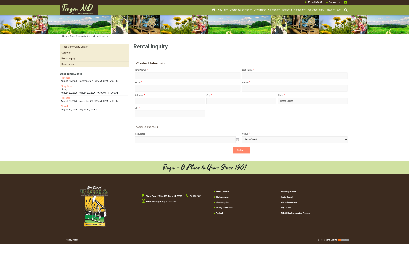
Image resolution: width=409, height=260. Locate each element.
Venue (246, 134)
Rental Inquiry (100, 36)
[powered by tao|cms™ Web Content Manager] (343, 240)
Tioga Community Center (81, 36)
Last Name (248, 70)
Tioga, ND (77, 10)
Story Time (66, 86)
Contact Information (152, 63)
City (209, 95)
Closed (64, 106)
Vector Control (287, 196)
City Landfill (286, 207)
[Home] (213, 10)
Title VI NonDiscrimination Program (295, 213)
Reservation (68, 64)
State (281, 95)
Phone (246, 83)
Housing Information (224, 207)
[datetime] (185, 139)
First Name (141, 70)
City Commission (222, 196)
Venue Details (147, 127)
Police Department (288, 191)
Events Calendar (222, 191)
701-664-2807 (315, 2)
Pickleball (65, 77)
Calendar (66, 52)
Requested (141, 134)
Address (140, 95)
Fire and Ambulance (289, 202)
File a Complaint (222, 202)
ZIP (137, 108)
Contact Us (334, 2)
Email (138, 83)
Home (65, 36)
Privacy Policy (72, 240)
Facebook (346, 2)
